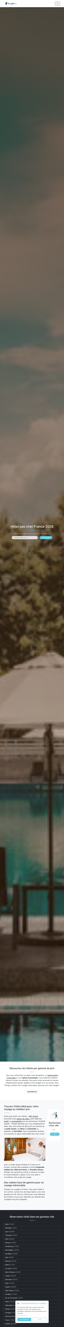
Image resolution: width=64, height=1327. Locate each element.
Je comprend (24, 1319)
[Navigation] (57, 3)
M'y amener (46, 537)
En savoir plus (21, 1315)
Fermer (40, 1319)
